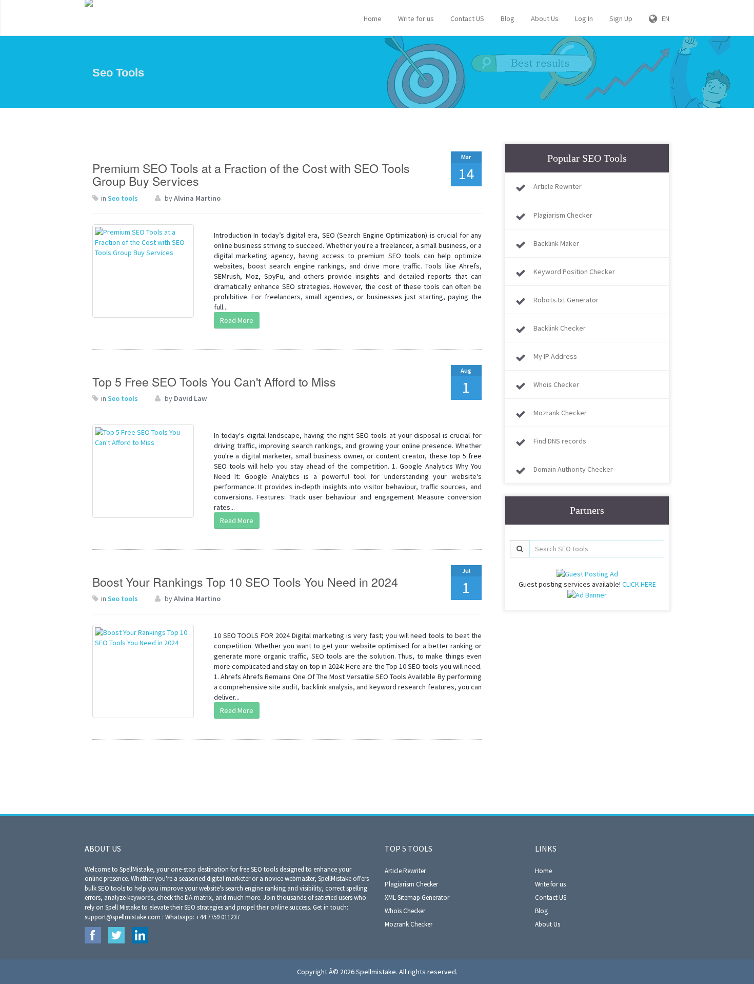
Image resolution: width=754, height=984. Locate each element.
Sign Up (620, 18)
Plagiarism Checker (562, 215)
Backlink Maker (556, 243)
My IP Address (555, 356)
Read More (236, 320)
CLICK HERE (639, 584)
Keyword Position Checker (574, 271)
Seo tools (123, 198)
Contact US (467, 18)
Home (373, 18)
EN (663, 18)
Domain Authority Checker (573, 469)
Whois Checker (556, 384)
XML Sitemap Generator (417, 897)
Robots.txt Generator (566, 299)
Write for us (416, 18)
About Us (545, 18)
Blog (507, 18)
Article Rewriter (557, 186)
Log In (584, 18)
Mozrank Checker (560, 412)
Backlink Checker (559, 328)
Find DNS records (559, 441)
